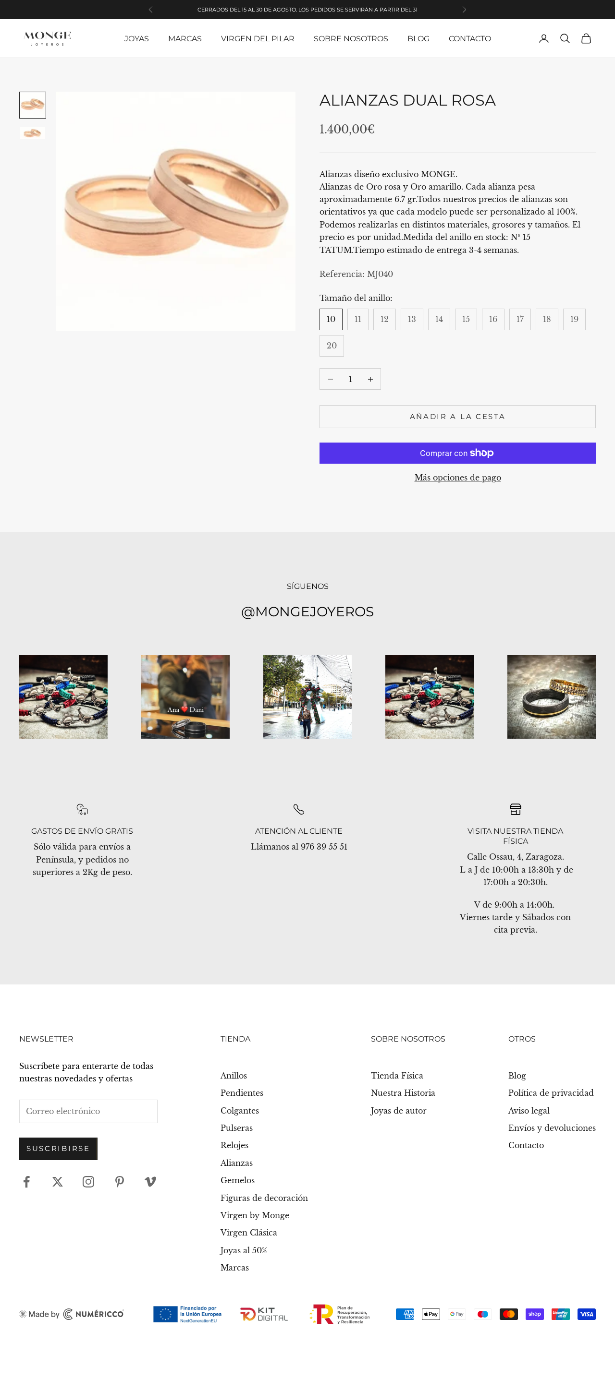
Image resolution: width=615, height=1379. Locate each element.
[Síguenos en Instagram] (88, 1182)
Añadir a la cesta (458, 416)
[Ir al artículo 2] (32, 133)
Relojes (234, 1145)
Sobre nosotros (351, 38)
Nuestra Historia (403, 1093)
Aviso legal (529, 1110)
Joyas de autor (399, 1110)
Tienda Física (397, 1075)
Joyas (136, 38)
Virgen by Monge (255, 1215)
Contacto (470, 38)
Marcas (185, 38)
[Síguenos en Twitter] (57, 1182)
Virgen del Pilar (258, 38)
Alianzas (237, 1163)
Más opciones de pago (458, 477)
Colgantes (240, 1110)
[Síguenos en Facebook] (26, 1182)
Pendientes (242, 1093)
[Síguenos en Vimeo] (150, 1182)
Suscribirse (58, 1148)
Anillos (234, 1075)
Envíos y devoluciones (552, 1128)
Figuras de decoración (264, 1198)
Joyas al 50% (244, 1250)
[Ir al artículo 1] (32, 105)
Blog (418, 38)
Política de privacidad (551, 1093)
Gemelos (238, 1180)
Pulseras (237, 1128)
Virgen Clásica (249, 1232)
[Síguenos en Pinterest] (119, 1182)
